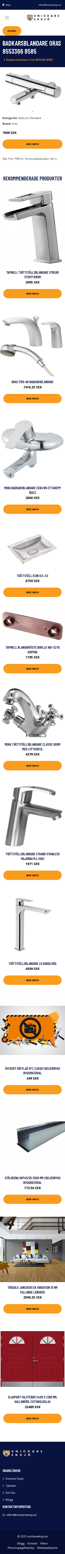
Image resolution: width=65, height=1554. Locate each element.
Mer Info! (32, 144)
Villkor (44, 1543)
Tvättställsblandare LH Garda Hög (32, 963)
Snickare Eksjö (15, 1478)
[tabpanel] (32, 89)
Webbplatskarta (47, 1548)
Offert (11, 31)
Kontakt (32, 1543)
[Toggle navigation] (7, 17)
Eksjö (8, 5)
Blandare (35, 118)
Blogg (9, 1499)
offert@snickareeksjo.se (49, 5)
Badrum (23, 118)
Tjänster (11, 1486)
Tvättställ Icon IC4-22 (32, 575)
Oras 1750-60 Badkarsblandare (33, 382)
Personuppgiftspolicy (21, 1548)
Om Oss (10, 1493)
